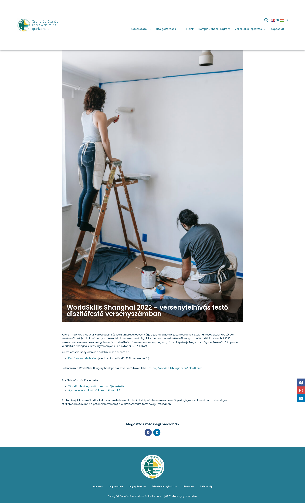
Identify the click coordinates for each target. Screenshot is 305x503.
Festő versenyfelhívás (82, 358)
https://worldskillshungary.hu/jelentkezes (175, 368)
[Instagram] (301, 390)
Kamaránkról (139, 29)
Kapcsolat (277, 29)
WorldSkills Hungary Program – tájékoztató (96, 386)
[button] (148, 432)
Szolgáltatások (166, 29)
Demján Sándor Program (214, 29)
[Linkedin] (301, 398)
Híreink (189, 29)
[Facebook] (301, 382)
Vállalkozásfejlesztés (248, 29)
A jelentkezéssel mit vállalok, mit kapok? (94, 390)
